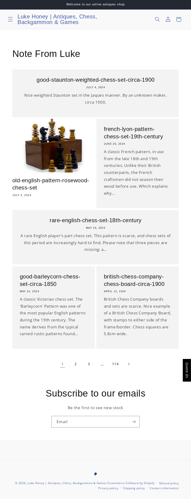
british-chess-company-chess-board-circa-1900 (134, 280)
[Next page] (128, 364)
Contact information (164, 488)
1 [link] (62, 364)
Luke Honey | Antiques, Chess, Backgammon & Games (67, 483)
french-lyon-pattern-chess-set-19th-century (133, 133)
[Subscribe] (134, 421)
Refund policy (169, 483)
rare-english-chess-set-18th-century (96, 220)
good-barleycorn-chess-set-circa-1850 (50, 280)
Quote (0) (187, 370)
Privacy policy (108, 488)
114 (115, 364)
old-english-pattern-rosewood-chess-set (50, 184)
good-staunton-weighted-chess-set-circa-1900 (96, 80)
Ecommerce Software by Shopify (131, 483)
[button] (10, 19)
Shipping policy (134, 488)
